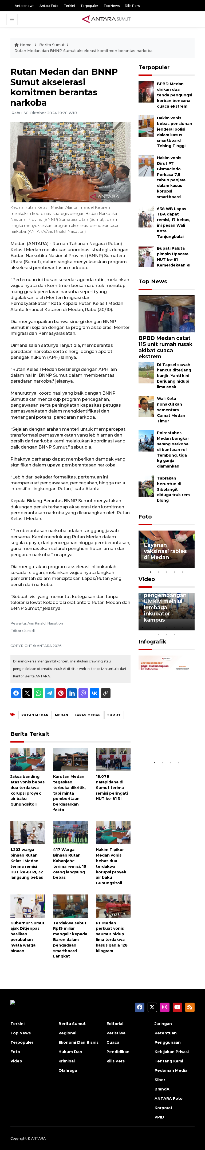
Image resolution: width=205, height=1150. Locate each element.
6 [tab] (182, 627)
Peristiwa (116, 1033)
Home (26, 44)
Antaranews (24, 6)
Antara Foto (49, 6)
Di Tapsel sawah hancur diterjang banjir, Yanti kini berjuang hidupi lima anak (174, 375)
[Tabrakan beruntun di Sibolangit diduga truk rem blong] (146, 485)
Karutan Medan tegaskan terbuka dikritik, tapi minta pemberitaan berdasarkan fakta (69, 793)
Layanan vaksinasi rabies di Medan (165, 551)
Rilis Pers (132, 6)
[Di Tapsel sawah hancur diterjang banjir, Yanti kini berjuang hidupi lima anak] (146, 372)
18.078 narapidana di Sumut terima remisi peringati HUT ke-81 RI (112, 787)
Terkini (69, 6)
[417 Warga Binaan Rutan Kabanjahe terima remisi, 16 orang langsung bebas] (70, 832)
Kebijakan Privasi (172, 1051)
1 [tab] (150, 572)
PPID (159, 1117)
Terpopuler (89, 6)
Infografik (152, 641)
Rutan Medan (35, 715)
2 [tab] (158, 572)
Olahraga (67, 1070)
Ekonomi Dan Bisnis (78, 1042)
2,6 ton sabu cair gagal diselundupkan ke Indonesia (166, 738)
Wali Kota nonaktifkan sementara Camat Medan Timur (171, 409)
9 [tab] (166, 634)
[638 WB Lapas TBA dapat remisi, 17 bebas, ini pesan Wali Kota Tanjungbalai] (146, 216)
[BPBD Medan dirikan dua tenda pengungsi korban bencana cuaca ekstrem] (146, 91)
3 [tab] (166, 572)
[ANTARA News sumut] (108, 19)
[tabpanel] (167, 549)
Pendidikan (118, 1051)
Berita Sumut (52, 44)
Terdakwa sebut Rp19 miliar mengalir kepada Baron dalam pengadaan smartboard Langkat (70, 940)
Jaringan (163, 1023)
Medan (61, 715)
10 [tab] (174, 634)
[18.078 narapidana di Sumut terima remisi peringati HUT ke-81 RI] (113, 759)
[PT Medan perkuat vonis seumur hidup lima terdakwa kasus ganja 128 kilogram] (113, 905)
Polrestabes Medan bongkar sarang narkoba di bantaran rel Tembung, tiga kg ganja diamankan (173, 449)
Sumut (114, 715)
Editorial (115, 1023)
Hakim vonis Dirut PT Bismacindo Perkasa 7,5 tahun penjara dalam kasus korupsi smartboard (171, 177)
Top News (112, 6)
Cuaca (113, 1042)
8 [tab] (158, 634)
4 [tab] (174, 572)
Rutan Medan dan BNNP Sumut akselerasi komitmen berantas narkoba (83, 50)
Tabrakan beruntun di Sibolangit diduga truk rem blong (173, 489)
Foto (145, 516)
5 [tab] (182, 572)
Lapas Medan (88, 715)
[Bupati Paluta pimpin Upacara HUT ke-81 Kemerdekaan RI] (146, 256)
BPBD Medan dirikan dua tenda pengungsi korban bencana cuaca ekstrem (174, 94)
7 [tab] (190, 627)
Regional (67, 1033)
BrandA (162, 1089)
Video (147, 579)
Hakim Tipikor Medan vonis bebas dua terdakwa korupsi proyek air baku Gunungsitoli (111, 866)
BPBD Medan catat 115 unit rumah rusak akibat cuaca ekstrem (165, 347)
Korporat (163, 1107)
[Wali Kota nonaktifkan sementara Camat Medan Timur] (146, 406)
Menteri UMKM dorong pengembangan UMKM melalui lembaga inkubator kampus (165, 601)
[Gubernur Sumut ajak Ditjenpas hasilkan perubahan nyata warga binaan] (27, 905)
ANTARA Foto (169, 1098)
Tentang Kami (169, 1061)
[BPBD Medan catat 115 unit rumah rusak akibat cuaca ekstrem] (167, 313)
